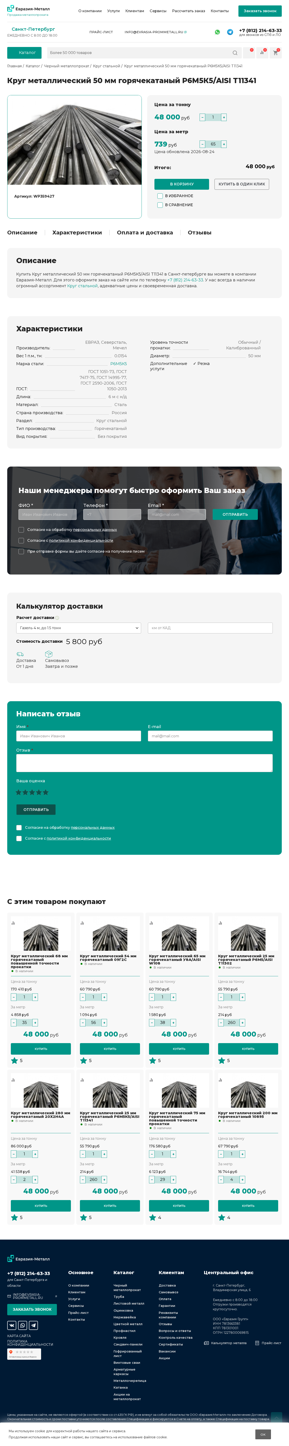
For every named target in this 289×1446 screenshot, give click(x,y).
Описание (22, 232)
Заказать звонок (260, 11)
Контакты (220, 11)
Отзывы (200, 232)
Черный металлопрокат (127, 1287)
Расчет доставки (35, 617)
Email (156, 505)
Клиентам (134, 11)
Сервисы (158, 11)
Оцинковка (123, 1310)
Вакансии (167, 1351)
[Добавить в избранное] (13, 918)
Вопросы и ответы (175, 1331)
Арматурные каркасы (124, 1371)
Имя (22, 727)
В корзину (182, 184)
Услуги (113, 11)
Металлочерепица (130, 1381)
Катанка (121, 1387)
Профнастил (124, 1331)
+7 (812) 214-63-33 (260, 30)
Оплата (165, 1299)
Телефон (95, 505)
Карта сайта (19, 1336)
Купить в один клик (242, 184)
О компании (90, 11)
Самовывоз (168, 1292)
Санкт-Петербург (33, 29)
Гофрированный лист (128, 1353)
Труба (119, 1297)
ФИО (26, 505)
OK (263, 1434)
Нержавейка (125, 1317)
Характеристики (77, 232)
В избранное (179, 196)
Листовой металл (129, 1303)
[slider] (32, 792)
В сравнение (179, 205)
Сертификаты (171, 1344)
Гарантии (167, 1306)
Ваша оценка (30, 781)
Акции (164, 1358)
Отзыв (24, 750)
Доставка (167, 1285)
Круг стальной (82, 285)
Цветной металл (128, 1324)
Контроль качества (176, 1338)
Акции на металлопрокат (127, 1396)
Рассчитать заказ (188, 11)
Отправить (235, 514)
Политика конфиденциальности (30, 1343)
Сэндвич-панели (128, 1344)
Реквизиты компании (168, 1315)
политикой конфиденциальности (81, 540)
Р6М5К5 (118, 363)
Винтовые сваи (127, 1363)
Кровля (120, 1338)
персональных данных (95, 530)
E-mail (155, 727)
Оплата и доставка (145, 232)
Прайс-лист (101, 32)
